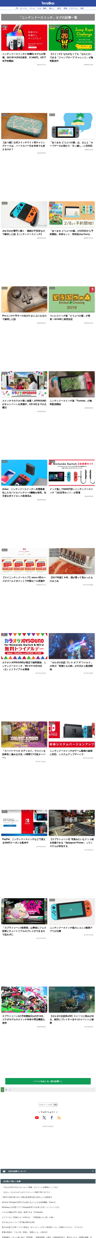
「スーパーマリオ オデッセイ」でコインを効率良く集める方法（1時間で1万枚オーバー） (24, 754)
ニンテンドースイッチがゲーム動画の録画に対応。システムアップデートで (71, 752)
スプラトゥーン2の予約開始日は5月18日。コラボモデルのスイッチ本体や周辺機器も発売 (24, 1019)
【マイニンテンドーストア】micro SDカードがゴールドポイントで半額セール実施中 (24, 579)
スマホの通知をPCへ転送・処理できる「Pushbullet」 (23, 1212)
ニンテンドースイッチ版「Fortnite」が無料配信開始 (71, 402)
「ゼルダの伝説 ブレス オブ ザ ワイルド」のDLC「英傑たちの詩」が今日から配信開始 (71, 666)
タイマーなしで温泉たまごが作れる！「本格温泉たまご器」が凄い (28, 1217)
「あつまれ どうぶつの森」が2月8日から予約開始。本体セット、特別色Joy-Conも (71, 232)
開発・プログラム (71, 8)
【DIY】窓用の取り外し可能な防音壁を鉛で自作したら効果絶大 (27, 1197)
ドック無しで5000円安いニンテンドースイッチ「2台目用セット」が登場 (71, 490)
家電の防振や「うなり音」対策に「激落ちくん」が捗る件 (24, 1232)
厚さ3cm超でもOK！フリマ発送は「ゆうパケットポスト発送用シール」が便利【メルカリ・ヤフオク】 (42, 1227)
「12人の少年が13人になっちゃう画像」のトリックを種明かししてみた (30, 1187)
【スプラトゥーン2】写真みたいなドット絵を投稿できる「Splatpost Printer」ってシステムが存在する (72, 842)
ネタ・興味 (42, 8)
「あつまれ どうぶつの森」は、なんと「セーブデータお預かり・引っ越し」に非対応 (71, 144)
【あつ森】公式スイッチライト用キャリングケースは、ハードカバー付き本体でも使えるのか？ (23, 146)
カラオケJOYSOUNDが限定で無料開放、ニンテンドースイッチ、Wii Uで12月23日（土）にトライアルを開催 (24, 666)
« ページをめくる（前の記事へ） (48, 1081)
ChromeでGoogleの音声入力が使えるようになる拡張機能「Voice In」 (29, 1202)
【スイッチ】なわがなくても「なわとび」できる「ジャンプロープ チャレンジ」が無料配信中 (71, 57)
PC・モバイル (21, 8)
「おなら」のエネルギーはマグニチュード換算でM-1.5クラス (26, 1192)
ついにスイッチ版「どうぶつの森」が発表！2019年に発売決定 (70, 317)
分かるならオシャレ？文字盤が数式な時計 (18, 1222)
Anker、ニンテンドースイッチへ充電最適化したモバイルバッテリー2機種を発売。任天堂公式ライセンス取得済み (24, 492)
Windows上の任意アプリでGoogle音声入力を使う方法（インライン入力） (31, 1207)
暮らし (51, 8)
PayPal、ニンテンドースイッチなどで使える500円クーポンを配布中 (24, 840)
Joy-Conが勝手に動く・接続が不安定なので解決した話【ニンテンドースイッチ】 (23, 232)
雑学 (82, 8)
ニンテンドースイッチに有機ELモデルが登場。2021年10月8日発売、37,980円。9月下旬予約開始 (24, 57)
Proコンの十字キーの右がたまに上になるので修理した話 (24, 317)
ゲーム (32, 8)
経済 (59, 8)
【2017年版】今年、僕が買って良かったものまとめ (71, 579)
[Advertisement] (48, 1145)
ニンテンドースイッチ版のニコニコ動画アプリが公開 (71, 929)
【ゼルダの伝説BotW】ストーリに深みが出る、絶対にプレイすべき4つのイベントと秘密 (72, 1019)
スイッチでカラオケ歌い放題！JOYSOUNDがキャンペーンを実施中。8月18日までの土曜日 (24, 404)
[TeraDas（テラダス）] (48, 3)
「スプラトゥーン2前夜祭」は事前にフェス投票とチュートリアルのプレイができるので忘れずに (24, 931)
